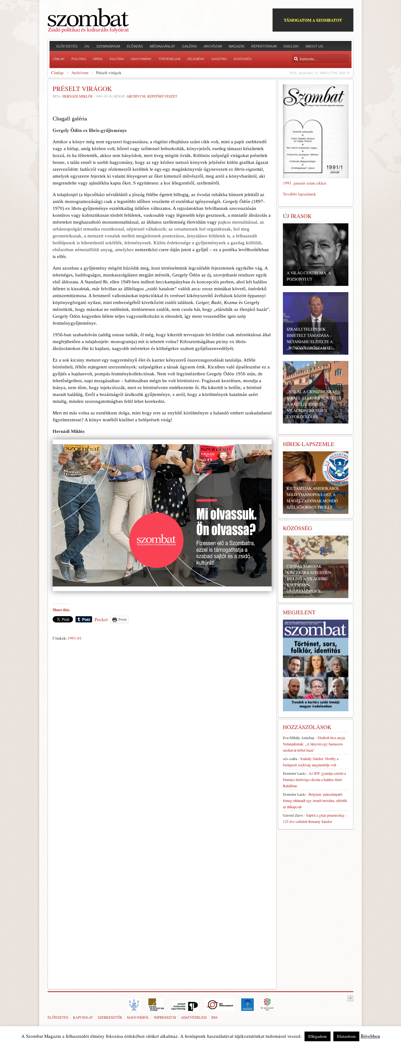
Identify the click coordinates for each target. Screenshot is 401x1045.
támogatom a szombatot (313, 20)
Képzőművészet (162, 96)
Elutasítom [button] (346, 1036)
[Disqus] (162, 730)
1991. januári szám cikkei (304, 183)
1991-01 (74, 638)
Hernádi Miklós (77, 96)
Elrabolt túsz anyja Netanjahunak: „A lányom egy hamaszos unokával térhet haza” (314, 744)
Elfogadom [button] (317, 1036)
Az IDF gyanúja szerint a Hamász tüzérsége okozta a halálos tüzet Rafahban (314, 779)
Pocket (101, 619)
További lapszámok (299, 194)
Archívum (79, 72)
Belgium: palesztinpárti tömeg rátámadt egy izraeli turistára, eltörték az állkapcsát (315, 800)
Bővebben (370, 1035)
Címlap (57, 72)
